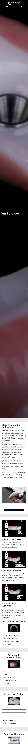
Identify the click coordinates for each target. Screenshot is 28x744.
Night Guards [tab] (6, 683)
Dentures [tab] (5, 671)
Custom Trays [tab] (7, 677)
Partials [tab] (5, 674)
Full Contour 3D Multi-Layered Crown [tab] (13, 714)
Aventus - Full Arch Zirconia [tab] (10, 635)
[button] (7, 7)
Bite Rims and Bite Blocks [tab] (9, 680)
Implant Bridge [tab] (7, 644)
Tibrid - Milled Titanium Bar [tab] (10, 638)
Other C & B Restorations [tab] (10, 723)
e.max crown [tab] (6, 717)
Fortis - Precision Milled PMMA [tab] (11, 641)
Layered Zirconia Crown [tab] (9, 720)
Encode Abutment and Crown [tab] (11, 708)
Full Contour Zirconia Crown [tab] (10, 711)
